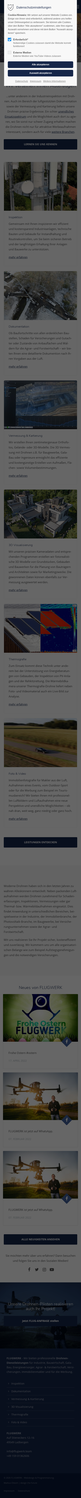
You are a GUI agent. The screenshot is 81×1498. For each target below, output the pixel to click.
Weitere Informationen (54, 81)
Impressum (35, 81)
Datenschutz (21, 81)
